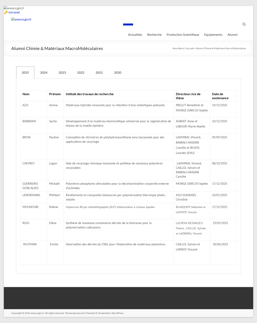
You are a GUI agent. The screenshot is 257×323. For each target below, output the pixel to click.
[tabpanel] (128, 176)
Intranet (14, 12)
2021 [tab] (99, 72)
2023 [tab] (62, 72)
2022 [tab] (80, 72)
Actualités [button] (135, 34)
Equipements (213, 34)
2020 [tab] (117, 72)
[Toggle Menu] (128, 24)
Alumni (232, 34)
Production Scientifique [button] (183, 34)
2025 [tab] (25, 72)
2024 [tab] (43, 72)
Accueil (190, 48)
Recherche (154, 34)
